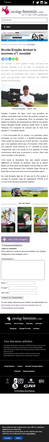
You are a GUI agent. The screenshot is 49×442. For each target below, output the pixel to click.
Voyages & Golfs (24, 328)
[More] (16, 59)
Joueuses (36, 328)
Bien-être (29, 323)
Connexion (7, 2)
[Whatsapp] (13, 59)
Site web (5, 293)
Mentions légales (29, 371)
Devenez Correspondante (34, 366)
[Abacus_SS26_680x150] (24, 192)
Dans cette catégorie (24, 203)
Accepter (7, 438)
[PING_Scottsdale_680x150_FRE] (24, 36)
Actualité (31, 44)
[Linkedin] (9, 59)
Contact (19, 366)
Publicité (17, 371)
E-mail (4, 288)
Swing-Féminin (9, 366)
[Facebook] (2, 59)
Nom (4, 283)
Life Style (38, 323)
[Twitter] (6, 59)
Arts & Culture (19, 323)
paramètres (31, 434)
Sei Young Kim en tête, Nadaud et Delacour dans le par (22, 353)
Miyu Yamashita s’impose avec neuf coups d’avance (21, 355)
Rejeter (18, 438)
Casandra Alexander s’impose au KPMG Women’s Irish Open (24, 345)
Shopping (13, 328)
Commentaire (7, 259)
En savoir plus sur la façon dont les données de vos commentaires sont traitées (24, 305)
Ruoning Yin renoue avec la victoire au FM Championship (23, 347)
